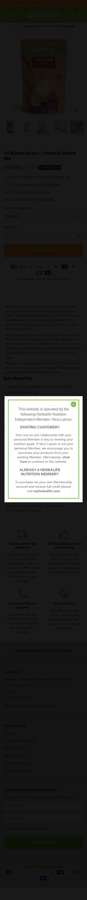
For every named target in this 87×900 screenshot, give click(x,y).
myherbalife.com (47, 491)
